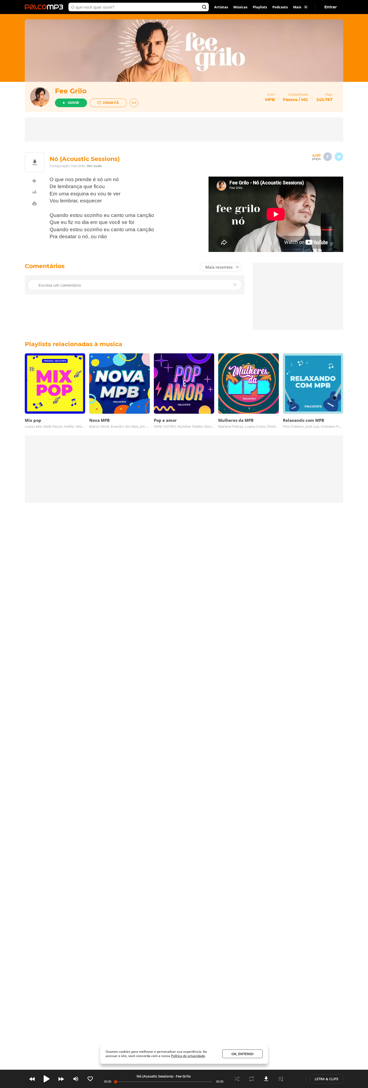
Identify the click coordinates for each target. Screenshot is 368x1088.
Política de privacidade (188, 1056)
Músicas (240, 7)
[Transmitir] (295, 1079)
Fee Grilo (70, 91)
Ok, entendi (242, 1054)
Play (46, 1079)
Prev (32, 1079)
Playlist (280, 1079)
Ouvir (73, 103)
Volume (75, 1079)
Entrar (330, 7)
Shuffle (237, 1079)
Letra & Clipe (326, 1078)
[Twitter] (339, 156)
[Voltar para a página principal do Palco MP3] (45, 7)
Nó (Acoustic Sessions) (155, 1076)
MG (304, 99)
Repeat (251, 1079)
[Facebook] (327, 156)
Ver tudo (94, 165)
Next (61, 1079)
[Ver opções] (134, 103)
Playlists (260, 7)
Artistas (221, 7)
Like (90, 1079)
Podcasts (280, 7)
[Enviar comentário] (235, 285)
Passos (290, 99)
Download (266, 1079)
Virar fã (111, 103)
